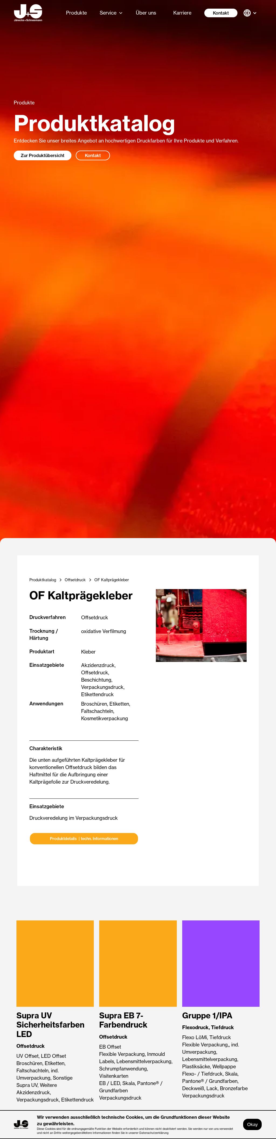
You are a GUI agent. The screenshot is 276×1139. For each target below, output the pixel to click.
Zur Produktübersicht (42, 155)
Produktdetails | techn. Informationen (84, 838)
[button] (111, 13)
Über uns (146, 13)
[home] (28, 13)
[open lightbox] (201, 625)
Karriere (182, 13)
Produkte (76, 13)
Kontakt (221, 13)
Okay (252, 1124)
